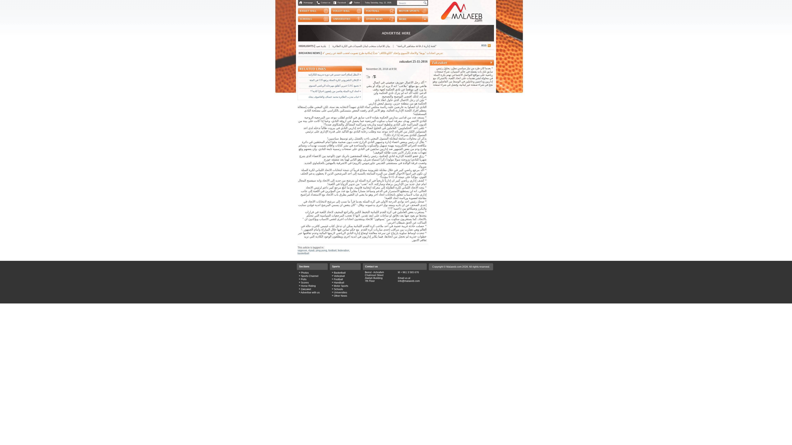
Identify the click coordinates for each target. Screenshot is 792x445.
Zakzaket (306, 289)
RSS (484, 45)
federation (343, 250)
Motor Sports (341, 286)
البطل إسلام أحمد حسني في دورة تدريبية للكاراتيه (334, 74)
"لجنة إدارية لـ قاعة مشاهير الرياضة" (441, 46)
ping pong (321, 250)
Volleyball (339, 276)
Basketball (340, 272)
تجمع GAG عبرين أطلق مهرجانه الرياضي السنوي (335, 85)
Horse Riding (308, 286)
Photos (305, 272)
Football (338, 279)
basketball (303, 253)
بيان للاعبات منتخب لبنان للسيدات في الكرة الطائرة (386, 46)
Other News (340, 295)
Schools (338, 289)
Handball (339, 282)
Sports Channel (309, 276)
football (332, 250)
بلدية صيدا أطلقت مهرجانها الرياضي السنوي (326, 46)
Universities (340, 292)
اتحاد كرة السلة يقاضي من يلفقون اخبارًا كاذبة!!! (335, 91)
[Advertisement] (462, 116)
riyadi (311, 250)
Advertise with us (310, 292)
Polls (303, 279)
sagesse (302, 250)
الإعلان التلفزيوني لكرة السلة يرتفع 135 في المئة (335, 80)
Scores (305, 282)
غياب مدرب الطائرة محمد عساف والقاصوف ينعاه (335, 96)
